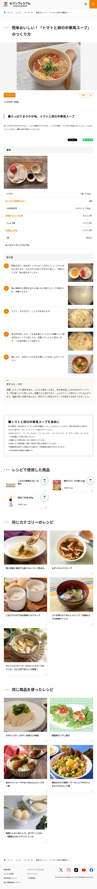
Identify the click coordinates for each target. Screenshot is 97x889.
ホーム (10, 12)
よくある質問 (9, 874)
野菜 (83, 95)
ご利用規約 (31, 878)
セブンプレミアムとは (35, 869)
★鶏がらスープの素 (14, 215)
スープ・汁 (28, 12)
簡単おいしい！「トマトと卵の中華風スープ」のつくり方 (59, 12)
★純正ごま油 (11, 230)
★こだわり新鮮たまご (15, 200)
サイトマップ (32, 874)
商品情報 (7, 869)
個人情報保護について (12, 882)
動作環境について (10, 878)
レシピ (18, 12)
